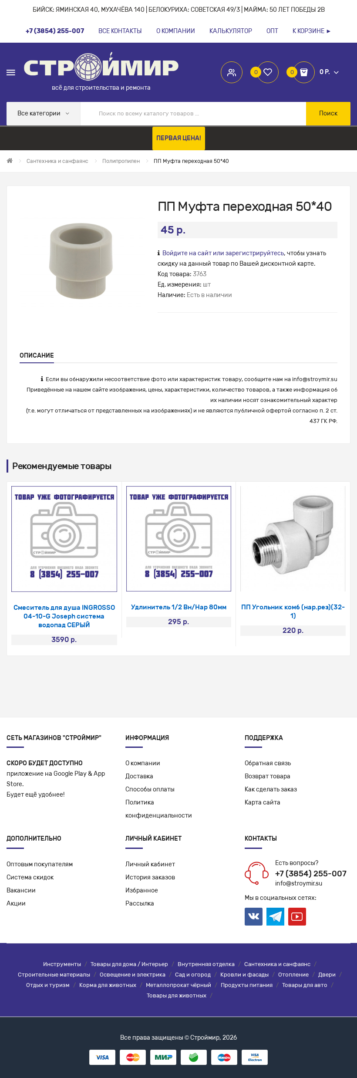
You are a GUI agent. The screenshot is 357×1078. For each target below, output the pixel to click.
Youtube (297, 917)
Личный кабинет (150, 864)
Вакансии (21, 890)
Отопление (293, 974)
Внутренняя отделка (206, 964)
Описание (37, 355)
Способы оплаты (150, 789)
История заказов (150, 877)
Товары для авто (304, 985)
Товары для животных (176, 995)
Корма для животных (107, 985)
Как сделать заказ (271, 789)
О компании (142, 763)
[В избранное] (52, 580)
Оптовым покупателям (40, 864)
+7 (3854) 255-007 (311, 874)
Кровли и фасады (244, 974)
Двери (327, 974)
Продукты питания (247, 985)
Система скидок (30, 877)
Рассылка (139, 903)
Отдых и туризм (48, 985)
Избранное (141, 890)
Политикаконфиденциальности (158, 809)
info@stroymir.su (314, 379)
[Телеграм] (275, 917)
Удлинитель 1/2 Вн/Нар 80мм (178, 607)
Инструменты (62, 964)
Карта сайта (262, 802)
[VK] (254, 917)
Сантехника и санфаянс (277, 964)
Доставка (139, 776)
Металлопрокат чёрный (178, 985)
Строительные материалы (54, 974)
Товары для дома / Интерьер (129, 964)
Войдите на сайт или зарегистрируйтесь (223, 253)
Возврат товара (267, 776)
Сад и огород (193, 974)
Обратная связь (268, 763)
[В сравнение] (75, 580)
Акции (16, 903)
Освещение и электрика (132, 974)
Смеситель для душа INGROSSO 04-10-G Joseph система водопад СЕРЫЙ (64, 616)
